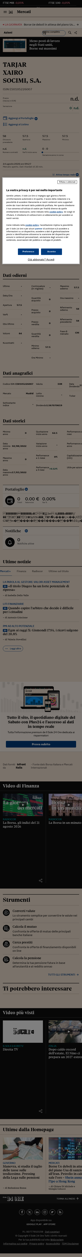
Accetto (51, 251)
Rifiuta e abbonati (67, 182)
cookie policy (56, 212)
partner (39, 229)
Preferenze (28, 251)
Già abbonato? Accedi (41, 259)
